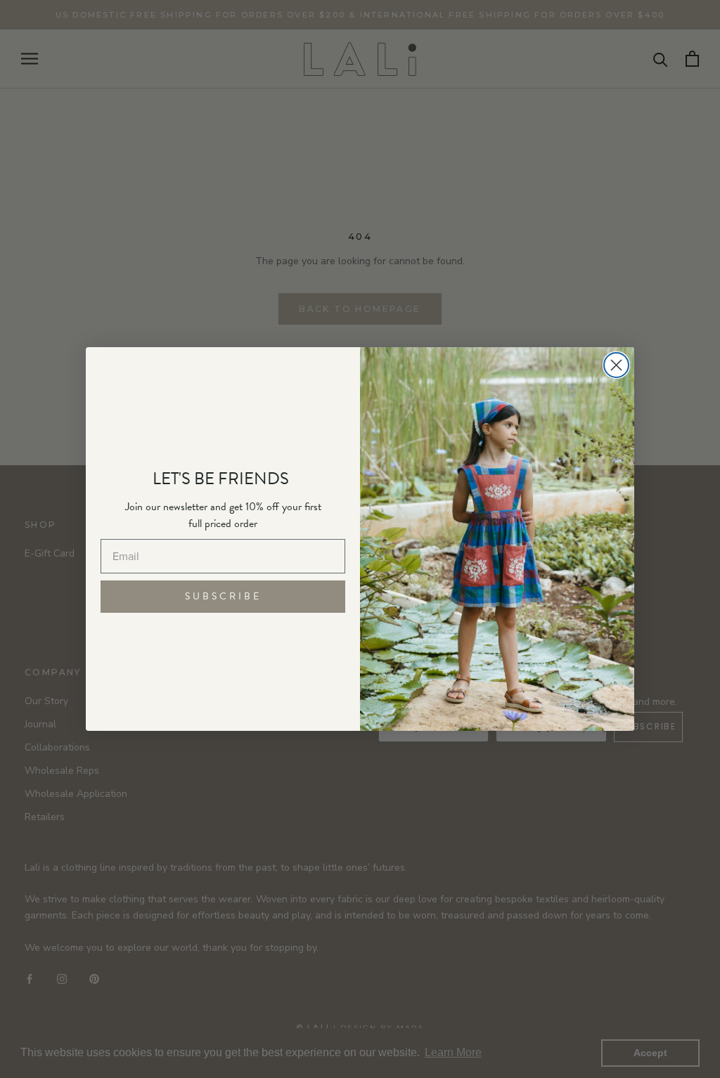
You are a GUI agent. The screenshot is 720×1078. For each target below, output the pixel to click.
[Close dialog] (616, 365)
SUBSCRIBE (223, 596)
